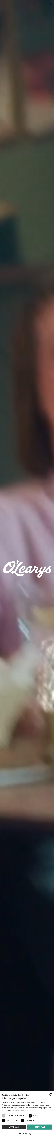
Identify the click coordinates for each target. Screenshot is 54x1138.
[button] (50, 5)
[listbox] (50, 1094)
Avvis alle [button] (14, 1127)
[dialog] (27, 1114)
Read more (25, 1110)
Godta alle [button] (40, 1127)
